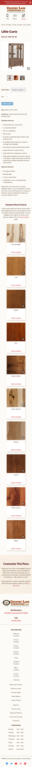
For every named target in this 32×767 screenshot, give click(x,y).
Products (9, 25)
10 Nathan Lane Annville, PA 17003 (16, 613)
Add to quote (7, 104)
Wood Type (5, 90)
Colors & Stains (24, 217)
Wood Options (16, 696)
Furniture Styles (16, 692)
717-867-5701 (16, 620)
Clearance (16, 680)
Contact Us (16, 720)
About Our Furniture (16, 684)
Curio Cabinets (27, 25)
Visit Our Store (16, 709)
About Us (16, 705)
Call (7, 19)
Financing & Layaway (16, 717)
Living (14, 25)
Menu (15, 19)
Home (3, 25)
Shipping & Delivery (16, 713)
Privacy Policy (26, 758)
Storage (20, 25)
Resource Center (16, 688)
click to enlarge (16, 252)
